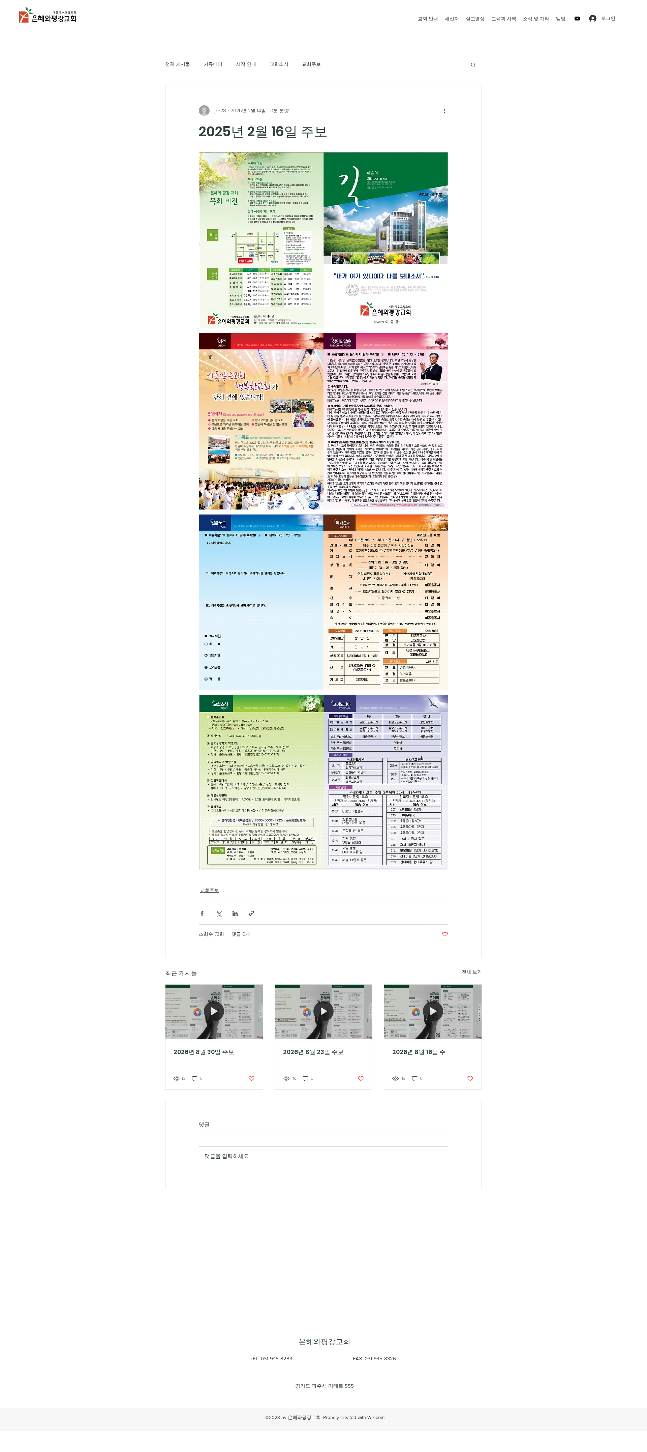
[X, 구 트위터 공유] (218, 913)
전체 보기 (472, 971)
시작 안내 (246, 64)
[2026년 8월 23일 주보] (323, 1012)
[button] (473, 64)
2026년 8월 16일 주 (418, 1052)
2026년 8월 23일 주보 (313, 1052)
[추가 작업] (444, 111)
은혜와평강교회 (324, 1341)
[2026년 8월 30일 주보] (214, 1012)
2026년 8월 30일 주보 (204, 1052)
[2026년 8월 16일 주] (433, 1012)
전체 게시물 (177, 64)
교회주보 (311, 64)
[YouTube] (577, 18)
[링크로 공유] (251, 913)
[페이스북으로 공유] (202, 913)
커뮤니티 (213, 64)
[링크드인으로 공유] (235, 913)
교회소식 (279, 64)
